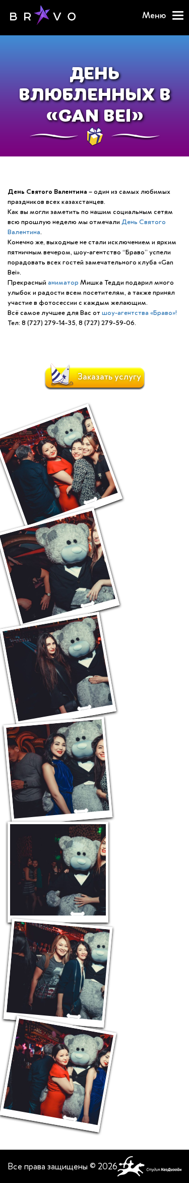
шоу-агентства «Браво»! (139, 312)
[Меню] (178, 15)
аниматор (63, 282)
